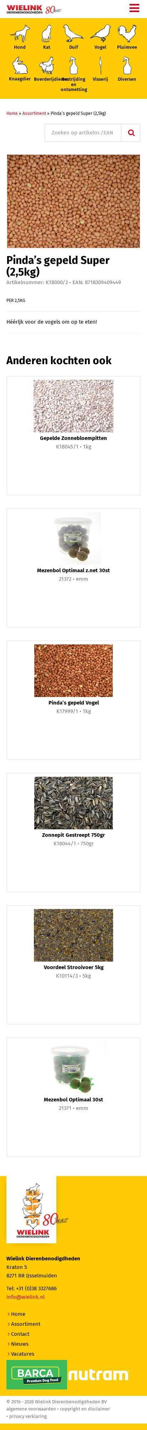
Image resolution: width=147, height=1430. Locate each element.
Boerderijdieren (47, 79)
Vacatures (22, 1354)
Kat (46, 47)
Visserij (100, 79)
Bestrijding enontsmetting (73, 84)
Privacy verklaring (28, 1416)
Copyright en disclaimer (85, 1409)
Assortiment (34, 114)
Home (12, 114)
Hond (20, 47)
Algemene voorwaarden (31, 1409)
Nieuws (20, 1344)
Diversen (127, 79)
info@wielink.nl (25, 1297)
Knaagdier (20, 79)
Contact (20, 1334)
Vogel (100, 47)
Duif (73, 47)
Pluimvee (127, 47)
